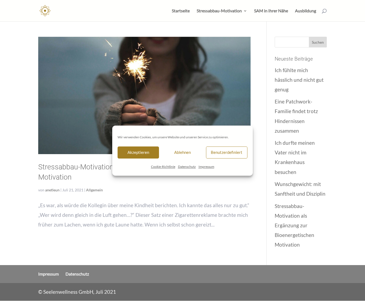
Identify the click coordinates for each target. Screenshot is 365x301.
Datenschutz (187, 167)
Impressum (206, 167)
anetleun (52, 190)
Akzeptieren (138, 152)
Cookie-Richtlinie (163, 167)
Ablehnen (182, 152)
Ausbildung (305, 11)
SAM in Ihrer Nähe (271, 11)
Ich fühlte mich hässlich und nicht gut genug (299, 79)
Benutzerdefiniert (226, 152)
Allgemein (94, 190)
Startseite (181, 11)
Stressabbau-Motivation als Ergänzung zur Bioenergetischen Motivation (294, 225)
